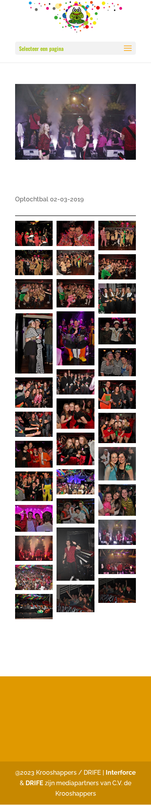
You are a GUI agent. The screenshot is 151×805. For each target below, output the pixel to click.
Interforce (121, 772)
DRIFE (34, 783)
